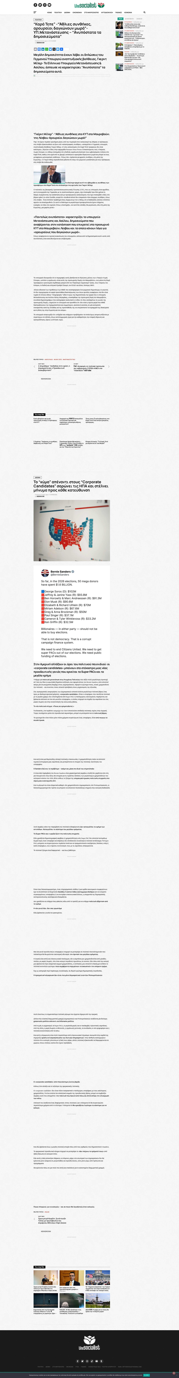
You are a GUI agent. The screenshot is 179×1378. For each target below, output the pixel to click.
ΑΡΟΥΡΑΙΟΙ (49, 359)
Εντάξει (146, 1375)
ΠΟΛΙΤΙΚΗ (58, 12)
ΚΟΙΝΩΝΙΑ (128, 12)
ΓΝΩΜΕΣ (118, 12)
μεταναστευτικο (69, 359)
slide (47, 1212)
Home (49, 12)
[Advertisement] (72, 259)
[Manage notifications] (173, 1373)
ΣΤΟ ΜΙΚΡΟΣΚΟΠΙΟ (91, 12)
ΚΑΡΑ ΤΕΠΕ (58, 359)
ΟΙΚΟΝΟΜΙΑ (77, 12)
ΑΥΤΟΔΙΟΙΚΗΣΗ (107, 12)
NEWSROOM (40, 42)
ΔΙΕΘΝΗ (67, 12)
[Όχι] (177, 1375)
